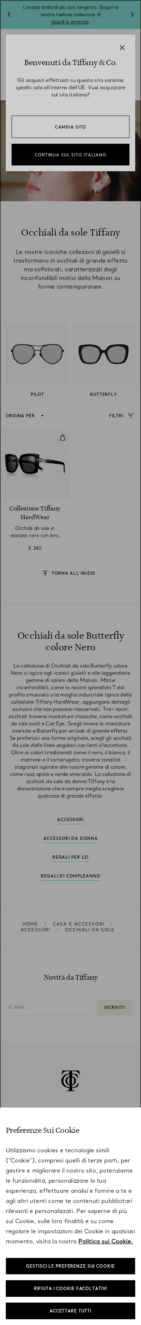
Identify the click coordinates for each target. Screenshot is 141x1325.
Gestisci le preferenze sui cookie (70, 1266)
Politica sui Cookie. (105, 1241)
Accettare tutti (70, 1310)
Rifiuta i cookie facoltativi (70, 1288)
